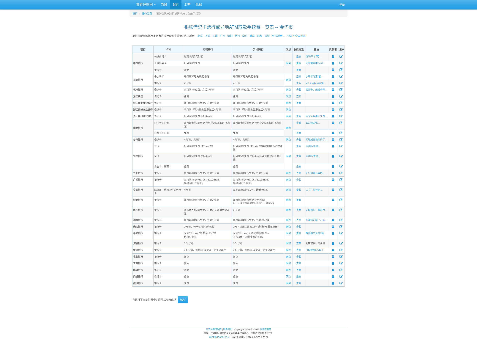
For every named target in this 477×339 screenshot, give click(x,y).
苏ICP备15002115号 (219, 337)
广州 (222, 35)
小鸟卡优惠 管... (314, 76)
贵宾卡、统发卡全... (316, 89)
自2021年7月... (314, 56)
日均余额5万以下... (316, 250)
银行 (176, 4)
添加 (182, 299)
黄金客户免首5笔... (316, 233)
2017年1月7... (313, 122)
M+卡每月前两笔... (316, 83)
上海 (207, 35)
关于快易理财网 (214, 329)
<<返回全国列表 (296, 35)
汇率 (187, 4)
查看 (298, 56)
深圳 (230, 35)
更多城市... (278, 35)
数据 (199, 4)
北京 (200, 35)
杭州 (237, 35)
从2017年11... (313, 146)
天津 (215, 35)
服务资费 (147, 13)
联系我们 (227, 329)
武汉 (267, 35)
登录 (342, 4)
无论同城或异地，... (316, 173)
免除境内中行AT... (315, 63)
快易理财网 (144, 5)
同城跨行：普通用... (316, 209)
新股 (164, 4)
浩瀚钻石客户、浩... (316, 220)
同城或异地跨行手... (316, 139)
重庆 (252, 35)
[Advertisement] (238, 315)
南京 (244, 35)
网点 (288, 63)
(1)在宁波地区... (314, 189)
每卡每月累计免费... (316, 116)
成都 (259, 35)
